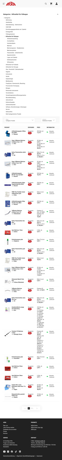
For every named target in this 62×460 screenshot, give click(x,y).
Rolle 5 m (39, 279)
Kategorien (7, 18)
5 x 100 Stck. (40, 316)
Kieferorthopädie (10, 102)
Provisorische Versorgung (12, 86)
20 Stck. (39, 385)
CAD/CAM (8, 27)
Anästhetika (9, 22)
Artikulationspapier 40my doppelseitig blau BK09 (18, 183)
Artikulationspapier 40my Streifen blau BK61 (18, 202)
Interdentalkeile (11, 43)
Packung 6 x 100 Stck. (40, 350)
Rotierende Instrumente (12, 90)
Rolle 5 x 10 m (40, 155)
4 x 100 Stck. (40, 313)
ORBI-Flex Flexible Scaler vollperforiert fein (18, 258)
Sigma (15, 389)
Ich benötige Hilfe (8, 441)
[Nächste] (37, 408)
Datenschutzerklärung (9, 456)
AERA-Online (34, 425)
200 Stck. (39, 182)
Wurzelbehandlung (11, 97)
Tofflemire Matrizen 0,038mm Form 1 (17, 289)
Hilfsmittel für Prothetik (12, 64)
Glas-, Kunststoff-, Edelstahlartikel (14, 69)
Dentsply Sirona (18, 334)
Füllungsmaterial (10, 34)
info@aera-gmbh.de (40, 441)
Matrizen (9, 45)
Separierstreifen (11, 55)
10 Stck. (39, 394)
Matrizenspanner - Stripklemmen (15, 48)
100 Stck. (39, 307)
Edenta (16, 397)
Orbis (15, 195)
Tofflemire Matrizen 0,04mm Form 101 (17, 211)
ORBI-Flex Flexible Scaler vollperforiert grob (18, 192)
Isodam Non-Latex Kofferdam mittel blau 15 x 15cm (19, 386)
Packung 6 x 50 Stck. (40, 341)
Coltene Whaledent (19, 282)
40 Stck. (39, 388)
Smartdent (16, 358)
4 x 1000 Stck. (40, 322)
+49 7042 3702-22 (40, 443)
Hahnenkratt (17, 213)
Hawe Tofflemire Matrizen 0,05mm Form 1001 (18, 162)
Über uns (5, 425)
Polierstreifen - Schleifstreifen (15, 53)
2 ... (33, 408)
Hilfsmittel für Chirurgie (12, 67)
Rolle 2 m (39, 192)
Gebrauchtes (9, 111)
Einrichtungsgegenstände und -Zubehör (16, 29)
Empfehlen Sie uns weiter (9, 429)
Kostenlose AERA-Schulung (10, 445)
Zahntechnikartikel (11, 104)
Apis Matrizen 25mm (17, 366)
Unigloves (16, 241)
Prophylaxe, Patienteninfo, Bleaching (15, 83)
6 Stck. (38, 230)
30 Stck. (39, 140)
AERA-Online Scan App (37, 427)
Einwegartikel (9, 32)
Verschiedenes (9, 93)
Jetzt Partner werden (8, 427)
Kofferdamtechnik (11, 60)
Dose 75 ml (40, 239)
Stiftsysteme (10, 62)
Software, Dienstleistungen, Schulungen (16, 107)
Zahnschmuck (9, 100)
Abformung (9, 20)
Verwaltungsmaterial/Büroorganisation (16, 95)
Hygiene (8, 71)
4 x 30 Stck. (40, 143)
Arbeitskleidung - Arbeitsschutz (14, 24)
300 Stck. (39, 131)
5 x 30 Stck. (40, 146)
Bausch (16, 134)
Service (8, 109)
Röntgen (8, 88)
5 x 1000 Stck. (40, 325)
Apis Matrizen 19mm (17, 230)
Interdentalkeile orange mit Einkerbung (18, 307)
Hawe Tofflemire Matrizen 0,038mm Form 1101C (18, 268)
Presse (5, 431)
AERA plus (33, 429)
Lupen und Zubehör (12, 57)
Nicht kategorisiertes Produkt (13, 114)
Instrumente (9, 74)
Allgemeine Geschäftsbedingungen (26, 456)
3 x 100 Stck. (40, 310)
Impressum (39, 456)
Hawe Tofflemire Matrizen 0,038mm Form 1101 (18, 141)
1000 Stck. (39, 319)
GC (14, 155)
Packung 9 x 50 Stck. (40, 345)
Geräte (7, 76)
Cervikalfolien (10, 41)
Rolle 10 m (40, 152)
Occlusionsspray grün (17, 239)
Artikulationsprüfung (12, 38)
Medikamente (9, 81)
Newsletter (6, 447)
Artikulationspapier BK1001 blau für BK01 (17, 174)
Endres (15, 231)
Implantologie (9, 79)
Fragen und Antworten (9, 443)
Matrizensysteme (11, 50)
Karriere (5, 433)
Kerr (15, 143)
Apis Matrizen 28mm (17, 375)
